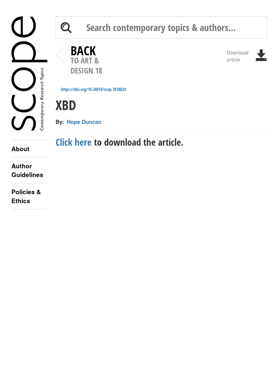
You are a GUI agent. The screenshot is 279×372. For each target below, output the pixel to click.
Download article (237, 55)
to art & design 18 (86, 60)
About (20, 148)
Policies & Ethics (26, 196)
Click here (74, 142)
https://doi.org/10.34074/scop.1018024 (93, 89)
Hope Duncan (84, 122)
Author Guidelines (27, 170)
